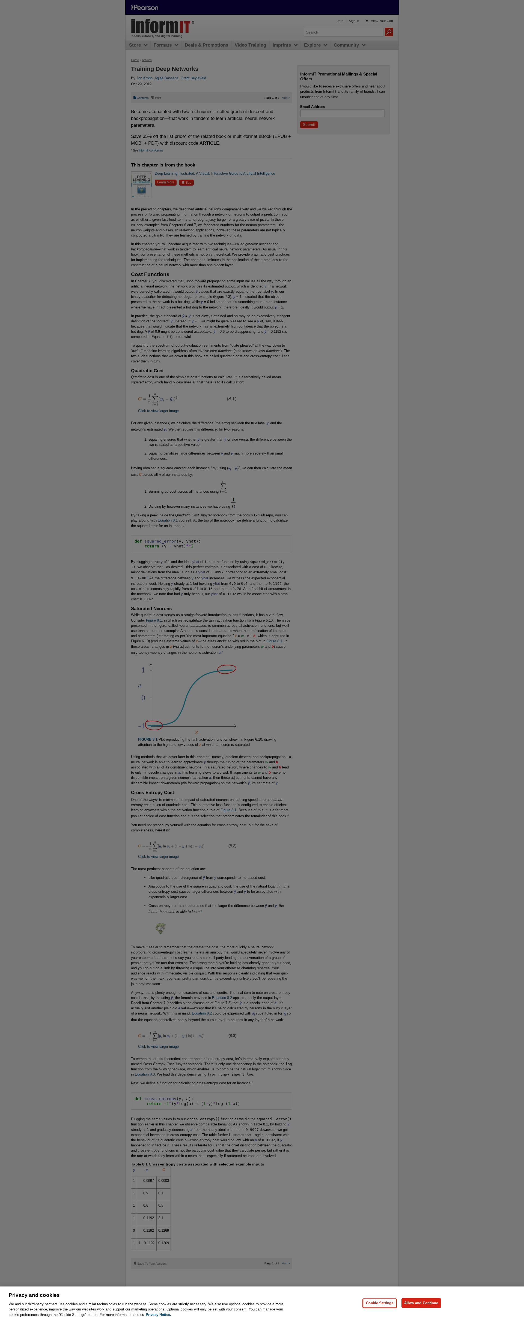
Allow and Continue (421, 1303)
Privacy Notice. (158, 1314)
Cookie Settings (379, 1303)
